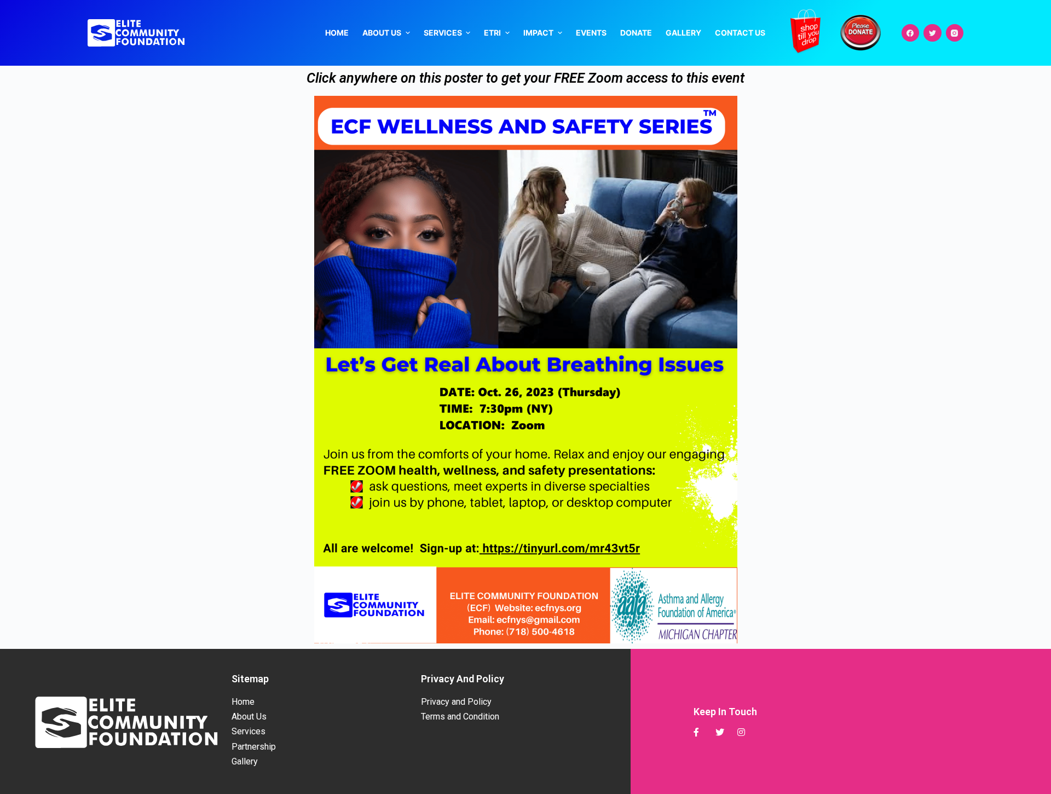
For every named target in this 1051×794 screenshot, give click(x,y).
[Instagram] (955, 33)
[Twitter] (932, 33)
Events (591, 32)
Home (337, 32)
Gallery (683, 32)
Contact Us (740, 32)
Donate (636, 32)
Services (443, 32)
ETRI (492, 32)
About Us (381, 32)
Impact (538, 32)
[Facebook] (911, 33)
